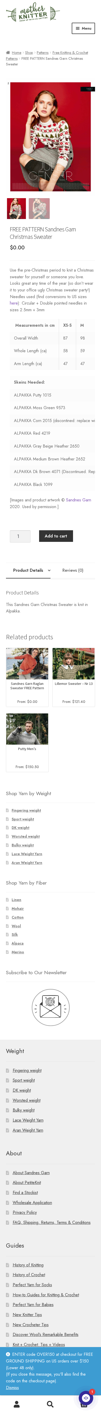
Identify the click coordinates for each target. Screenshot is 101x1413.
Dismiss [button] (12, 1388)
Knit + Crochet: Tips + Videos (39, 1345)
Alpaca (18, 943)
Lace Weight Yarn (27, 853)
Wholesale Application (32, 1202)
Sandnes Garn (78, 500)
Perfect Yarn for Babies (33, 1305)
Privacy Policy (25, 1212)
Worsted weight (26, 836)
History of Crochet (29, 1275)
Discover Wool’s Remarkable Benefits (45, 1335)
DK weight (20, 827)
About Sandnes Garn (31, 1172)
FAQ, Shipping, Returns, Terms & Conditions (52, 1222)
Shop (29, 52)
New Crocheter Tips (31, 1324)
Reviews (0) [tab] (72, 570)
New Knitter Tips (27, 1315)
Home (16, 52)
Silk (15, 934)
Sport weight (23, 819)
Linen (16, 899)
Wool (16, 926)
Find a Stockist (25, 1193)
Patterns (42, 52)
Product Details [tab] (28, 570)
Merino (18, 952)
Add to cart (56, 536)
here (14, 303)
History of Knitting (28, 1265)
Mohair (18, 908)
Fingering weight (26, 810)
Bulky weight (23, 845)
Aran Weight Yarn (27, 862)
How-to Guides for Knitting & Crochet (46, 1295)
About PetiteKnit (27, 1182)
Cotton (18, 917)
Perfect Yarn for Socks (32, 1285)
